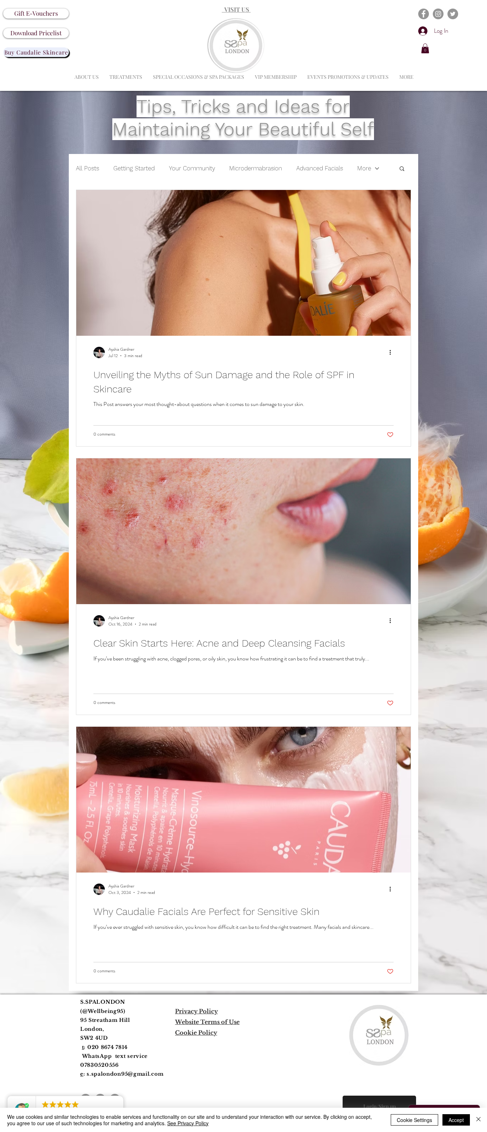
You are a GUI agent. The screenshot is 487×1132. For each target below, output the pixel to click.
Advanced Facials (319, 168)
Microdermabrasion (255, 168)
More (364, 168)
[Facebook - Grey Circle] (423, 14)
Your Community (192, 168)
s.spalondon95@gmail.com (125, 1074)
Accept (456, 1119)
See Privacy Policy (188, 1123)
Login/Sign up (379, 1106)
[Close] (478, 1119)
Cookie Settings (414, 1119)
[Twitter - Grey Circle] (452, 14)
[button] (425, 48)
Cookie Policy (196, 1032)
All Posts (87, 168)
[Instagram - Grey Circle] (438, 14)
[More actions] (392, 352)
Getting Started (134, 168)
